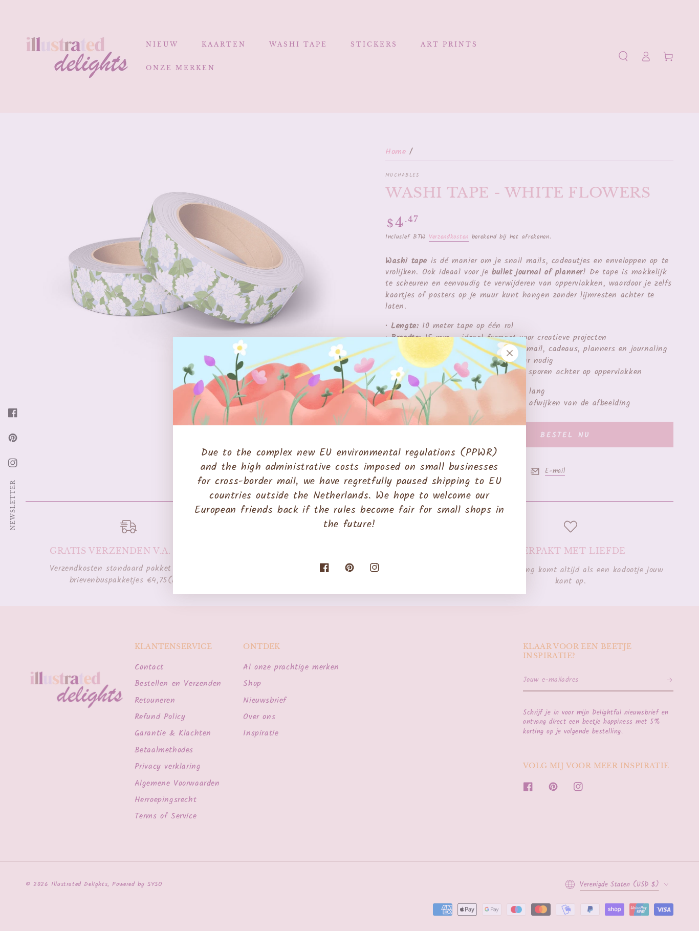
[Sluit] (509, 353)
